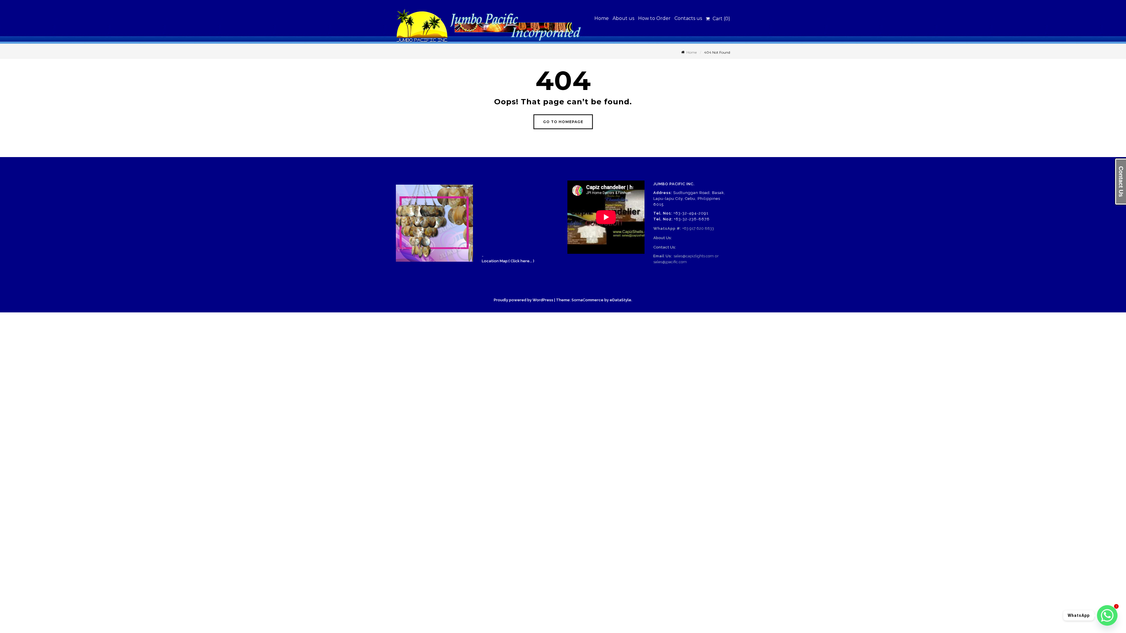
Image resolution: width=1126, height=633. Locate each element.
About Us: (662, 238)
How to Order (654, 18)
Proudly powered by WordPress (523, 300)
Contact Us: (664, 247)
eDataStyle (620, 300)
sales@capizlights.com (694, 256)
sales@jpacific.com (670, 262)
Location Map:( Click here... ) (508, 261)
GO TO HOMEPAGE (563, 122)
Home (601, 18)
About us (623, 18)
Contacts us (688, 18)
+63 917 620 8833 (698, 228)
